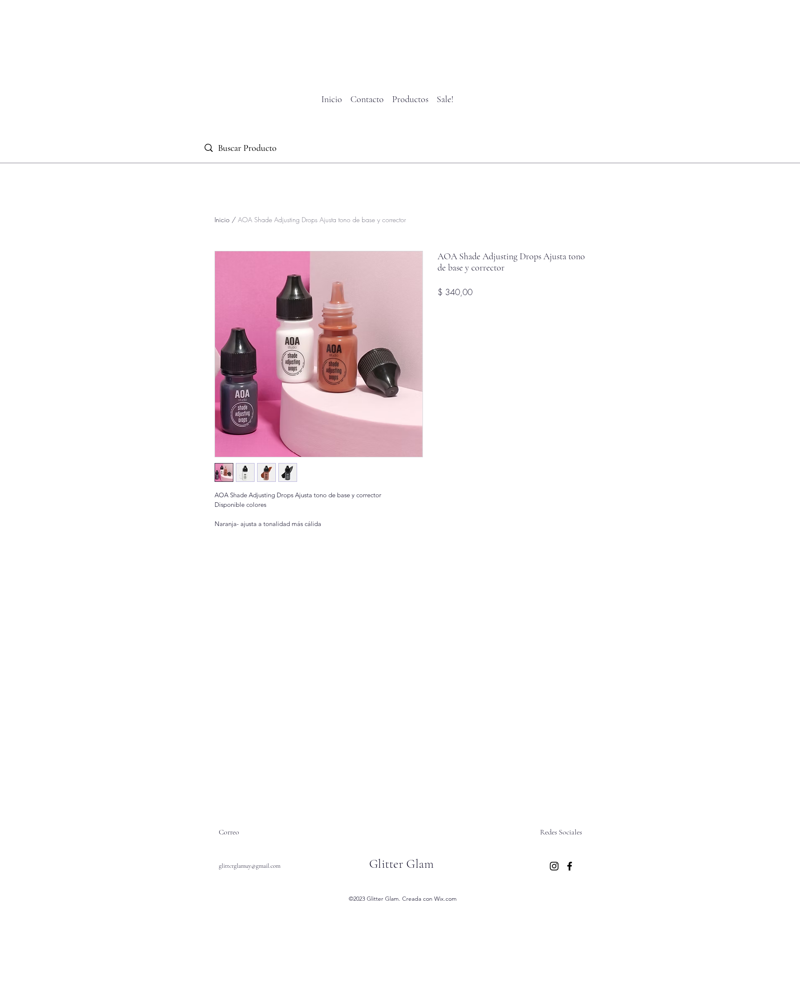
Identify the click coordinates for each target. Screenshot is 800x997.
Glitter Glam (401, 864)
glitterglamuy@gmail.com (249, 865)
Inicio (222, 219)
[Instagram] (554, 866)
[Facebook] (569, 866)
